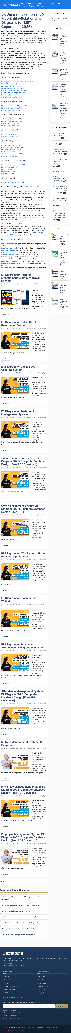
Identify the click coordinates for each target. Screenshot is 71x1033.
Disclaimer (48, 1027)
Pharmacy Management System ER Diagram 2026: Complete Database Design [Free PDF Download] (23, 789)
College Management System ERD (13, 88)
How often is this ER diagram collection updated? (19, 935)
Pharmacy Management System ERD (14, 106)
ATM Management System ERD (12, 145)
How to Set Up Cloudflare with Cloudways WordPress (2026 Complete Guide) (64, 109)
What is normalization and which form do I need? (19, 917)
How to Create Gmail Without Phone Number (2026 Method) (64, 240)
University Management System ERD (14, 90)
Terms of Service (40, 1027)
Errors (31, 6)
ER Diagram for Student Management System (17, 82)
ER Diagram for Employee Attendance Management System (22, 646)
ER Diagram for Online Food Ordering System (18, 368)
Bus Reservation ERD (8, 171)
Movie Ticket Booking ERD (10, 125)
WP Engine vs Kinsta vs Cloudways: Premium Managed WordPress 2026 (64, 89)
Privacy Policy (30, 1027)
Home (21, 3)
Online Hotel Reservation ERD (11, 119)
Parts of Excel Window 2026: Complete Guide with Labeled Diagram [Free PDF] (64, 258)
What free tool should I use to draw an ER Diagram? (20, 923)
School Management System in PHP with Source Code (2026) (64, 304)
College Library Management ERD (13, 93)
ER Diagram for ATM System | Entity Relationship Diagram (23, 555)
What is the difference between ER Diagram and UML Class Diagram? (22, 898)
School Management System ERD (13, 86)
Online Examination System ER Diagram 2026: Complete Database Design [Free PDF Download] (23, 461)
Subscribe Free (62, 1006)
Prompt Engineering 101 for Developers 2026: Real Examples (63, 56)
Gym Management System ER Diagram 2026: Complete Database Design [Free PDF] (23, 508)
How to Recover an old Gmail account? (63, 274)
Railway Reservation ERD (10, 167)
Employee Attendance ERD (10, 152)
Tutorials (22, 6)
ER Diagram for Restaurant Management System (17, 413)
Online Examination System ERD (12, 97)
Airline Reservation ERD (9, 169)
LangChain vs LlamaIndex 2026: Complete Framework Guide (64, 39)
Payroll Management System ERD (13, 149)
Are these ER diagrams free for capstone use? (18, 929)
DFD (11, 235)
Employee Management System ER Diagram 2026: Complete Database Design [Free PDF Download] (23, 837)
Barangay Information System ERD (13, 182)
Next (10, 882)
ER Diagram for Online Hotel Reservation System (18, 324)
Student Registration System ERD (13, 84)
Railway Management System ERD (13, 165)
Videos (40, 6)
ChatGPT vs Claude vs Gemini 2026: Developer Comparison (64, 72)
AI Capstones (39, 3)
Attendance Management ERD (11, 154)
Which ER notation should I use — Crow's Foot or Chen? (21, 905)
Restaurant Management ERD (11, 121)
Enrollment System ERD (9, 95)
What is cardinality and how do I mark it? (16, 911)
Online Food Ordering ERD (10, 123)
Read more (6, 314)
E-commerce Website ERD (10, 134)
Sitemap (55, 1027)
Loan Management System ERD (12, 147)
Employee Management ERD (11, 156)
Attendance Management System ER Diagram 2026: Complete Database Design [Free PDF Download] (22, 696)
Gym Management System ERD (12, 110)
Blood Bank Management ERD (11, 108)
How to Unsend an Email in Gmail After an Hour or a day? (63, 288)
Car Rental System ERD (9, 174)
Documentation (54, 3)
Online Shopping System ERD (11, 136)
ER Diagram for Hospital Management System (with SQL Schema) (20, 277)
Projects (27, 3)
